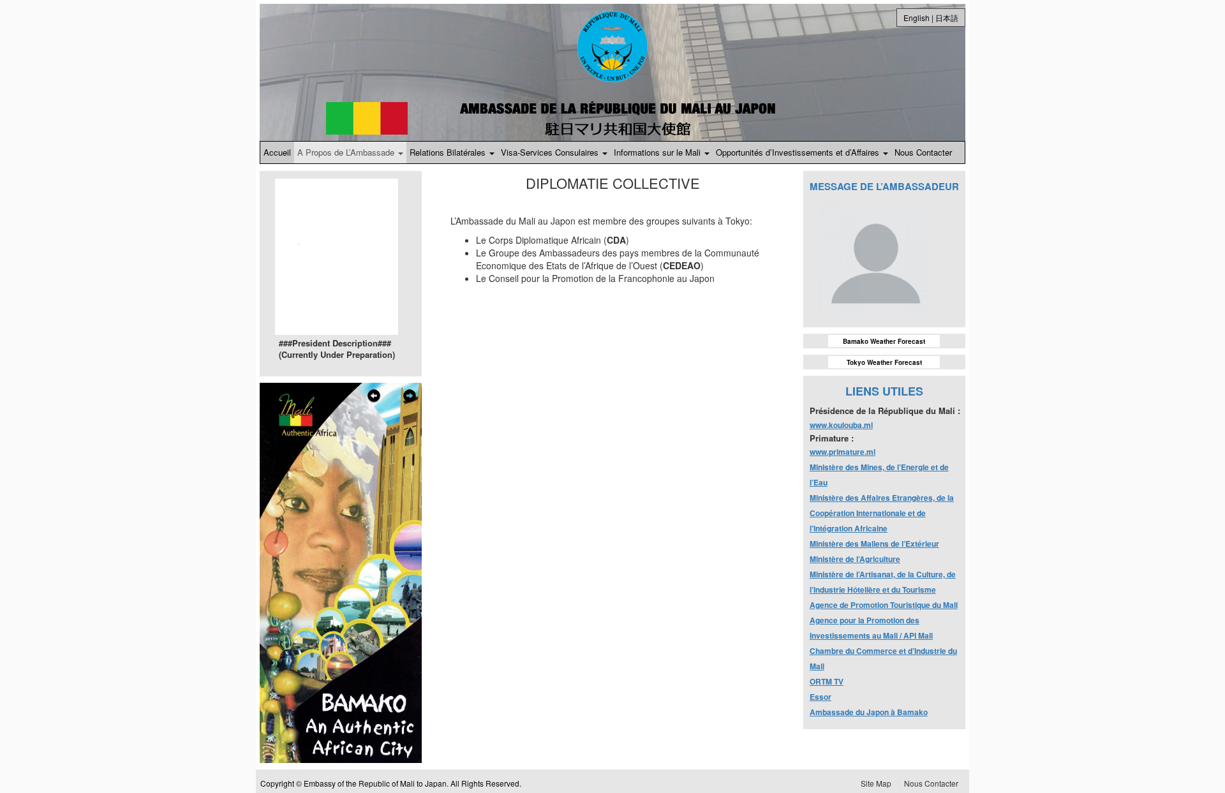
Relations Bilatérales (449, 152)
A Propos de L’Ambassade (347, 152)
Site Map (876, 783)
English (916, 17)
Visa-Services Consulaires (551, 152)
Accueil (277, 152)
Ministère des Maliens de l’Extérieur (874, 543)
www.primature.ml (842, 451)
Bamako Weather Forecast (884, 341)
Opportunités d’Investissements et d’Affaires (799, 152)
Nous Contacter (923, 152)
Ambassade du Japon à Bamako (869, 712)
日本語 (946, 17)
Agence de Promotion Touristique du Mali (884, 605)
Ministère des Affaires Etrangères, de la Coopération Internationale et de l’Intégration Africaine (882, 513)
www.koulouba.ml (841, 425)
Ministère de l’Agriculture (855, 559)
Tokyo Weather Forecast (884, 362)
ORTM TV (826, 681)
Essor (820, 696)
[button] (374, 574)
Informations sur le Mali (658, 152)
